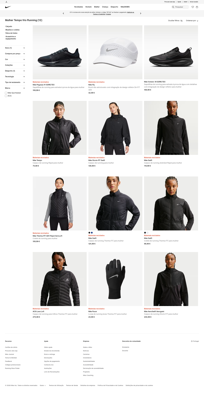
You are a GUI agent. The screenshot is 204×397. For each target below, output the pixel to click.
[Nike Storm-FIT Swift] (115, 128)
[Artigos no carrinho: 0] (197, 7)
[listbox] (192, 20)
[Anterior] (63, 13)
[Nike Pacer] (115, 279)
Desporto (114, 7)
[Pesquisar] (173, 7)
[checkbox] (15, 93)
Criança (105, 7)
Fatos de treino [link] (11, 33)
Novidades (78, 7)
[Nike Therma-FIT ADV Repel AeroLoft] (60, 203)
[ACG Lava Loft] (60, 279)
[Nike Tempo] (60, 128)
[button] (15, 47)
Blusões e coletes (12, 30)
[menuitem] (181, 2)
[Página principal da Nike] (8, 7)
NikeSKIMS (125, 7)
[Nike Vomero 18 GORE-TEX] (171, 52)
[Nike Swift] (171, 128)
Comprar (108, 14)
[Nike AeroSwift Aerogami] (171, 279)
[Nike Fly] (115, 52)
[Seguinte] (141, 13)
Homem (88, 7)
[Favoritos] (193, 7)
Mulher (97, 7)
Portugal (196, 341)
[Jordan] (6, 2)
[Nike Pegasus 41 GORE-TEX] (60, 52)
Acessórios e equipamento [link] (11, 38)
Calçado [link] (9, 26)
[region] (14, 63)
